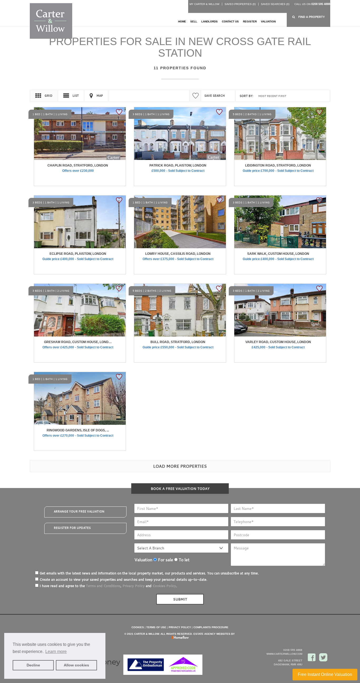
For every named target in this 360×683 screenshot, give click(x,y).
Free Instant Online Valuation (325, 674)
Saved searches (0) (275, 4)
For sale (165, 560)
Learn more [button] (56, 651)
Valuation (268, 21)
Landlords (209, 21)
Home (182, 21)
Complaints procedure (210, 627)
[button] (308, 17)
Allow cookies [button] (76, 665)
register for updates (72, 528)
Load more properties (180, 466)
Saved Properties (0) (240, 4)
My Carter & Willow (204, 4)
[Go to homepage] (51, 20)
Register (250, 21)
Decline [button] (33, 665)
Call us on (312, 4)
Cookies (138, 627)
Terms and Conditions (103, 585)
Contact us (230, 21)
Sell (193, 21)
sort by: (246, 96)
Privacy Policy (134, 585)
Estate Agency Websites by (214, 633)
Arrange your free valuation (79, 511)
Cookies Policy (164, 585)
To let (183, 560)
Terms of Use (156, 627)
